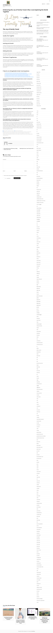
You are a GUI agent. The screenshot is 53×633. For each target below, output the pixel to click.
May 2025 (38, 100)
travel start (38, 546)
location (38, 378)
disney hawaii (39, 260)
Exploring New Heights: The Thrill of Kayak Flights (43, 47)
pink (37, 452)
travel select (38, 542)
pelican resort (39, 449)
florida (38, 292)
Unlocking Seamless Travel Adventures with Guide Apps (32, 617)
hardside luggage (39, 314)
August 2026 (38, 72)
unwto (37, 568)
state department (39, 512)
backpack (38, 159)
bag (37, 161)
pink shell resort (39, 458)
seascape (38, 488)
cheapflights (38, 221)
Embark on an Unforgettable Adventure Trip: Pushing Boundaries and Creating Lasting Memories (44, 620)
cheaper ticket (39, 217)
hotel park (38, 335)
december (38, 247)
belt (37, 174)
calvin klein (38, 191)
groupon (38, 310)
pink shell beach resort (40, 456)
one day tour (38, 424)
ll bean (38, 376)
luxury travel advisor (40, 389)
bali (37, 163)
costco (37, 239)
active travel (38, 122)
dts (37, 269)
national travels (39, 421)
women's (38, 596)
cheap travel (38, 215)
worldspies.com (7, 5)
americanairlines (39, 140)
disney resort (38, 262)
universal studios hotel (40, 566)
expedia (38, 277)
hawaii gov (38, 318)
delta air (38, 251)
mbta (37, 398)
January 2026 (38, 85)
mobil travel (38, 411)
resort (37, 467)
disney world (38, 264)
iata (37, 338)
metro (37, 402)
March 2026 (38, 81)
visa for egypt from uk (40, 45)
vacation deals (39, 572)
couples (38, 243)
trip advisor (38, 553)
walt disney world (39, 589)
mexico (38, 404)
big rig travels (38, 180)
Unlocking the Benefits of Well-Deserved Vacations (42, 25)
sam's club (38, 480)
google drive (38, 299)
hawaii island (38, 320)
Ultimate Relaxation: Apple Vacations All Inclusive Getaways (42, 40)
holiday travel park (39, 325)
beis (37, 172)
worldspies (10, 143)
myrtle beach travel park (40, 419)
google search (39, 305)
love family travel (20, 130)
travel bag (38, 531)
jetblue (38, 348)
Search (48, 16)
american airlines (39, 137)
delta (37, 249)
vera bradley (38, 579)
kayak (37, 353)
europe (38, 275)
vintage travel (38, 583)
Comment (4, 159)
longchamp (38, 381)
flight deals (38, 288)
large (37, 368)
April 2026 (38, 79)
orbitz (37, 428)
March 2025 (38, 103)
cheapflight (38, 219)
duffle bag (38, 273)
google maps (38, 303)
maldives (38, 391)
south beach (38, 499)
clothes (38, 232)
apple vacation (39, 148)
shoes (37, 492)
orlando (38, 430)
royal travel (38, 477)
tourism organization (40, 523)
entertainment (29, 131)
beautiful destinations (40, 170)
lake (37, 361)
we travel (38, 591)
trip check (38, 555)
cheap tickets (38, 213)
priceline (38, 462)
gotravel (38, 307)
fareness (38, 282)
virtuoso (38, 585)
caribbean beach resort (40, 198)
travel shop (38, 544)
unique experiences (5, 135)
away (37, 157)
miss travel (38, 409)
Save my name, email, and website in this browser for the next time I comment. (15, 175)
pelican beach (39, 445)
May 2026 (38, 77)
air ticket (38, 133)
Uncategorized (39, 557)
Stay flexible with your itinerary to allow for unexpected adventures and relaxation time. (17, 75)
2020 (37, 112)
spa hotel (38, 505)
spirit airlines (38, 510)
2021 (37, 114)
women (38, 594)
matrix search (39, 396)
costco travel (38, 241)
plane (37, 460)
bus (37, 187)
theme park (38, 516)
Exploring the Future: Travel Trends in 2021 (26, 148)
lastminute (38, 372)
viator (37, 581)
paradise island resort (40, 434)
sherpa (38, 490)
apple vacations (39, 150)
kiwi (37, 359)
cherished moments (14, 131)
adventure (7, 131)
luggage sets (38, 387)
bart (37, 165)
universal (38, 561)
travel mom (38, 540)
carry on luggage (39, 204)
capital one (38, 193)
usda (37, 570)
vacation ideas (39, 574)
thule (37, 518)
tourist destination (39, 527)
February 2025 (39, 105)
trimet (37, 551)
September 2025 (39, 92)
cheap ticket (38, 211)
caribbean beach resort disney (41, 200)
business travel (39, 189)
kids (15, 130)
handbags (38, 312)
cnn (37, 234)
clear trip (38, 230)
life (37, 374)
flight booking (39, 286)
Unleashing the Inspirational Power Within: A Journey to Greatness (43, 23)
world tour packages (39, 598)
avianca (38, 155)
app (37, 146)
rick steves (38, 473)
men (37, 400)
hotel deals (38, 333)
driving (38, 267)
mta (37, 413)
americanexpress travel (40, 142)
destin (37, 254)
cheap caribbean (39, 208)
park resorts (38, 441)
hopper (38, 327)
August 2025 (38, 94)
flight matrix (38, 290)
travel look (38, 538)
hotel (37, 329)
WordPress (33, 631)
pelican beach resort (39, 447)
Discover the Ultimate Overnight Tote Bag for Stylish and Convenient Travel (20, 622)
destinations (25, 131)
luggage (38, 385)
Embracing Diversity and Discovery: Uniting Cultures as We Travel (10, 149)
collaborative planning (20, 131)
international (38, 340)
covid (37, 245)
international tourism (40, 344)
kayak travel (38, 355)
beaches (38, 168)
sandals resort (39, 486)
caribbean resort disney (40, 202)
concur (38, 236)
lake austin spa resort (40, 363)
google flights (38, 301)
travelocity (38, 548)
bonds (10, 131)
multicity (38, 417)
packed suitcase (39, 432)
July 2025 (38, 96)
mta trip (38, 415)
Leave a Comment (11, 130)
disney (38, 258)
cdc (37, 206)
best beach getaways (40, 178)
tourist (38, 525)
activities (5, 131)
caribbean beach (39, 196)
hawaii (38, 316)
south (37, 497)
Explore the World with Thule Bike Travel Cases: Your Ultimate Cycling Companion (42, 31)
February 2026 (39, 83)
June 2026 (38, 75)
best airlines (38, 176)
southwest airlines (39, 503)
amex (37, 144)
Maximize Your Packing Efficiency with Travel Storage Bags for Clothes (43, 28)
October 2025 (39, 90)
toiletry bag (38, 520)
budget (38, 185)
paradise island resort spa (40, 437)
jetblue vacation (39, 350)
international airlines (40, 342)
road (37, 475)
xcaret (37, 602)
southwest (38, 501)
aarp (37, 120)
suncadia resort (39, 514)
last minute (38, 370)
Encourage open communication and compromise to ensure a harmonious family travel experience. (19, 76)
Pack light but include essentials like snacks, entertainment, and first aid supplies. (16, 74)
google (38, 297)
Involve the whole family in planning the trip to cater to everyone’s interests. (16, 72)
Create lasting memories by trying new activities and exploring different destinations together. (18, 73)
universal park (39, 563)
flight (37, 284)
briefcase (38, 183)
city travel (38, 226)
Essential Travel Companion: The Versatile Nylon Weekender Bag (42, 33)
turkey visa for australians (40, 58)
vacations (38, 576)
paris (37, 439)
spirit (37, 508)
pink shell (38, 454)
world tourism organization (40, 600)
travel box (38, 533)
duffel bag (38, 271)
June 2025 (38, 98)
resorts (38, 469)
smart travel (38, 495)
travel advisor (39, 529)
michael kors (38, 406)
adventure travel (39, 127)
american (38, 135)
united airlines (39, 559)
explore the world (39, 279)
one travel (38, 426)
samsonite (38, 482)
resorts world (38, 471)
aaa (37, 118)
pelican (38, 443)
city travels (38, 228)
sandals (38, 484)
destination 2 (38, 256)
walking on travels (39, 587)
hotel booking (39, 331)
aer (37, 129)
